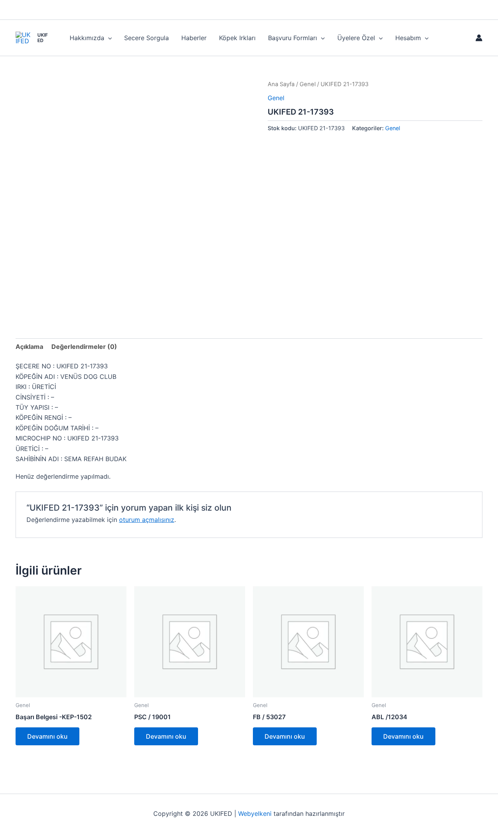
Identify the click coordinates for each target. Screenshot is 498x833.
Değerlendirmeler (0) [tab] (84, 346)
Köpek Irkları (237, 38)
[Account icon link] (478, 37)
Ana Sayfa (281, 84)
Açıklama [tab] (29, 346)
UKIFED (42, 37)
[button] (108, 38)
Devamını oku (47, 736)
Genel (308, 84)
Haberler (194, 38)
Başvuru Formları (292, 38)
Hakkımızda (87, 38)
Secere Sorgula (146, 38)
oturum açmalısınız (146, 519)
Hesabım (408, 38)
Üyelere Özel (356, 38)
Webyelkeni (255, 813)
